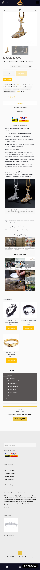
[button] (34, 15)
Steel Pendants (15, 86)
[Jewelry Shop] (6, 566)
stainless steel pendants (9, 91)
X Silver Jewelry (12, 395)
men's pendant (7, 89)
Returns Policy (9, 484)
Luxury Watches (9, 482)
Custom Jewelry (9, 476)
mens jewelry (16, 89)
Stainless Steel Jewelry (11, 470)
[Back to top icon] (20, 553)
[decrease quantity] (5, 73)
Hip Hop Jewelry (9, 479)
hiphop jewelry (27, 86)
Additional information (20, 107)
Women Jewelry (10, 398)
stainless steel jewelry (26, 89)
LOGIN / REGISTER (9, 535)
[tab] (20, 103)
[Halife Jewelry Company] (20, 3)
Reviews (20, 111)
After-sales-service (10, 164)
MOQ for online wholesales (12, 159)
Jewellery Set (13, 383)
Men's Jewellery (27, 84)
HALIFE (23, 91)
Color (4, 66)
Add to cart (21, 73)
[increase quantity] (13, 73)
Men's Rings (13, 389)
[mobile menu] (37, 2)
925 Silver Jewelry (10, 468)
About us (7, 171)
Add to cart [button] (11, 328)
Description (20, 103)
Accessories (9, 375)
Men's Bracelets (14, 386)
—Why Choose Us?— (20, 254)
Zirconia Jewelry (10, 473)
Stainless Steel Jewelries (14, 380)
